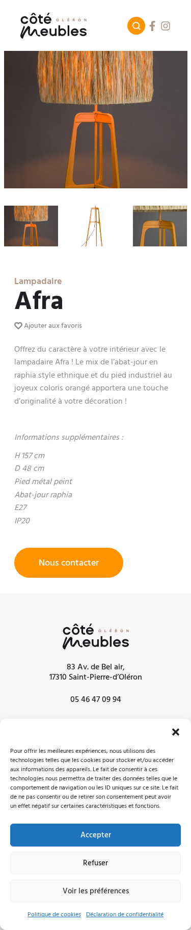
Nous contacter (69, 562)
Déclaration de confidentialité (124, 914)
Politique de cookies (54, 914)
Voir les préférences (96, 891)
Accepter (95, 835)
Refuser (95, 863)
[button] (176, 731)
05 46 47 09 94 (95, 699)
